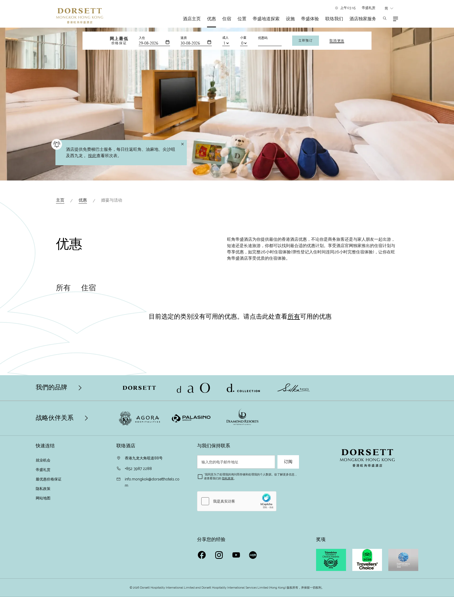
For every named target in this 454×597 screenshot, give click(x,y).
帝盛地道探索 (266, 18)
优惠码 (262, 38)
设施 (290, 18)
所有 (63, 287)
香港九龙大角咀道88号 (144, 458)
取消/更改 (336, 40)
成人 (225, 37)
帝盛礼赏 (368, 8)
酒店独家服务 (362, 18)
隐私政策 (43, 488)
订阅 (288, 461)
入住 (142, 38)
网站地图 (43, 498)
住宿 (226, 18)
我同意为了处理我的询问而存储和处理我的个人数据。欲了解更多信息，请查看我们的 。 (250, 476)
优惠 (211, 18)
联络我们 (334, 18)
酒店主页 (192, 18)
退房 (183, 38)
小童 (243, 37)
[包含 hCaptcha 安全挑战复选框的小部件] (236, 501)
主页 (60, 200)
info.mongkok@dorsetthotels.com (152, 482)
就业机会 (43, 460)
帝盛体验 (310, 18)
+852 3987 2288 (138, 468)
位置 (242, 18)
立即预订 (305, 40)
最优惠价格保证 (48, 479)
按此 (92, 155)
